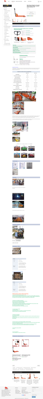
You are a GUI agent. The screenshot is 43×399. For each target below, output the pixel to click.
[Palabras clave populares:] (38, 1)
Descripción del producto (26, 23)
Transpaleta (14, 367)
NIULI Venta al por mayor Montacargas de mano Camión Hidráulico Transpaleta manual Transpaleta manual (16, 381)
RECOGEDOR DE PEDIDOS (6, 34)
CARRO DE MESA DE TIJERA (6, 37)
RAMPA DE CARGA (17, 392)
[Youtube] (24, 395)
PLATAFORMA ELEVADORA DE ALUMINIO (6, 30)
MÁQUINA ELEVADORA (6, 19)
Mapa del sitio (26, 398)
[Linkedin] (23, 395)
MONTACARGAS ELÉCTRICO (6, 24)
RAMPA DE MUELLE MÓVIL (6, 41)
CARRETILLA (5, 9)
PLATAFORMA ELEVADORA (7, 26)
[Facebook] (22, 395)
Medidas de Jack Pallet (33, 367)
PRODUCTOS (5, 7)
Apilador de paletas (17, 390)
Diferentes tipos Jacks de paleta (27, 367)
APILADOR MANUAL (6, 16)
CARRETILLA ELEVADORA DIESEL (7, 21)
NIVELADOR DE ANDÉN (7, 43)
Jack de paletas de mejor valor (19, 367)
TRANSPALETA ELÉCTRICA (6, 13)
